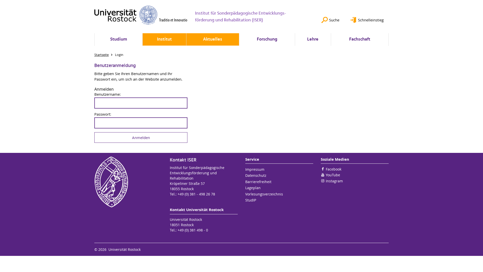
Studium (118, 39)
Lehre (312, 39)
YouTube (333, 175)
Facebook (333, 169)
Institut (164, 39)
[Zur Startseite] (140, 15)
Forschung (267, 39)
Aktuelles (212, 39)
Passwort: (102, 114)
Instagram (334, 181)
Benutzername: (107, 94)
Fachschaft (359, 39)
